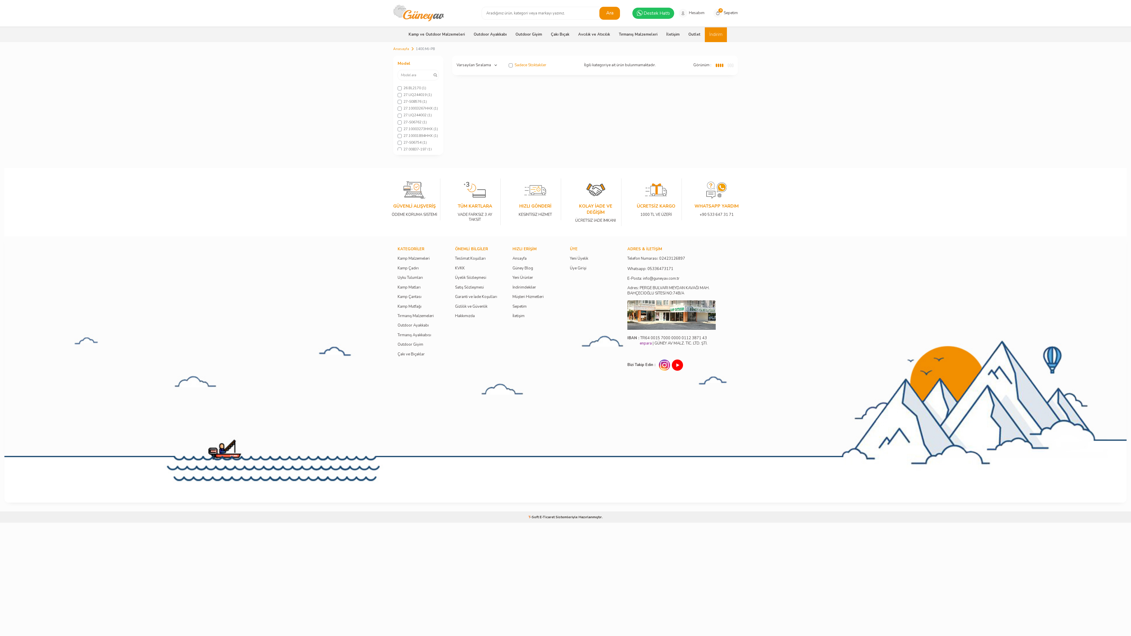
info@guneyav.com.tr (661, 278)
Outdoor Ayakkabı (490, 34)
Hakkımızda (465, 316)
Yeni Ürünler (522, 277)
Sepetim (519, 306)
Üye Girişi (578, 268)
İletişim (672, 34)
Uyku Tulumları (410, 277)
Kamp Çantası (409, 296)
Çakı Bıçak (560, 34)
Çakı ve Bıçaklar (411, 354)
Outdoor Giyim (528, 34)
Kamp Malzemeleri (414, 258)
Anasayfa (401, 49)
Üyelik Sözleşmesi (470, 277)
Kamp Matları (409, 287)
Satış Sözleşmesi (469, 287)
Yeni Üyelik (579, 258)
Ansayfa (519, 258)
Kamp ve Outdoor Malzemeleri (437, 34)
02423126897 (672, 258)
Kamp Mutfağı (409, 306)
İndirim (715, 34)
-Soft (534, 517)
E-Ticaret (547, 517)
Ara (610, 13)
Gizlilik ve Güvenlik (471, 306)
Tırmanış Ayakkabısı (414, 335)
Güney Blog (522, 268)
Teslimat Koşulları (470, 258)
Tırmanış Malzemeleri (638, 34)
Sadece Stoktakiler (530, 65)
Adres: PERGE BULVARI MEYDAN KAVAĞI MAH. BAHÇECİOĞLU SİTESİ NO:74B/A (668, 290)
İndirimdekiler (524, 287)
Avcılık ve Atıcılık (594, 34)
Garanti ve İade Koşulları (476, 296)
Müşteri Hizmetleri (528, 296)
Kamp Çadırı (408, 268)
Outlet (694, 34)
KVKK (460, 268)
